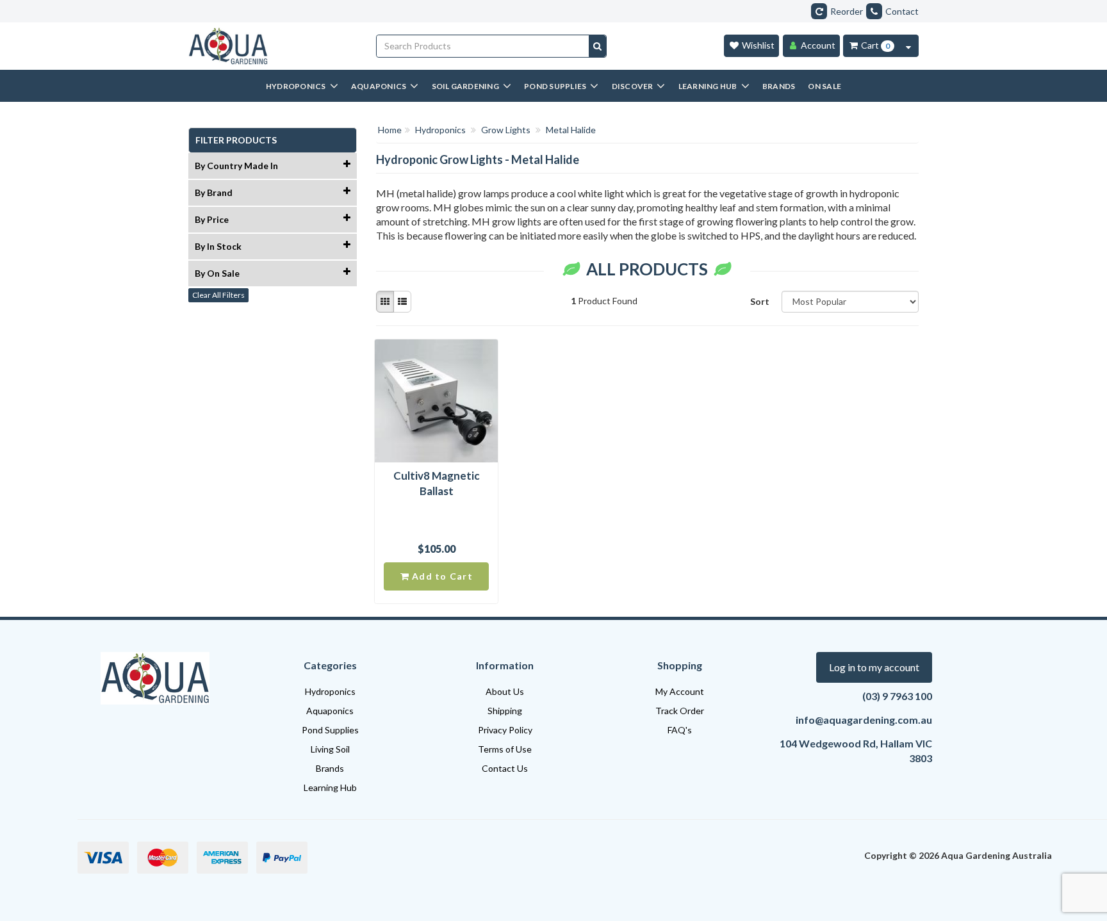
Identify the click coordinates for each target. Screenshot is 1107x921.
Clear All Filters (218, 295)
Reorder (846, 11)
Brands (330, 768)
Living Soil (330, 749)
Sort (759, 301)
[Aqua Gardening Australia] (272, 46)
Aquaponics (330, 710)
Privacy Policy (505, 729)
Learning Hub (330, 787)
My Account (679, 691)
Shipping (505, 710)
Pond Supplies (330, 729)
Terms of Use (505, 749)
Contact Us (505, 768)
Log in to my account (874, 667)
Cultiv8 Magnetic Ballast (436, 483)
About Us (505, 691)
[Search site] (597, 46)
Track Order (679, 710)
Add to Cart (441, 576)
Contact (902, 11)
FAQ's (680, 729)
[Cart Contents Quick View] (908, 46)
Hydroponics (330, 691)
